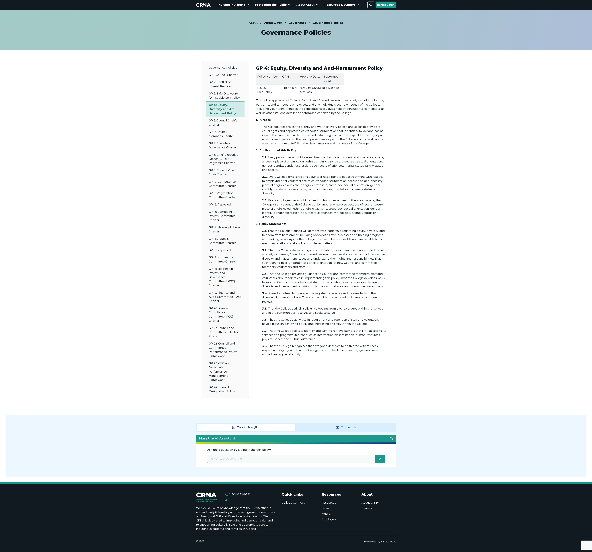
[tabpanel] (321, 211)
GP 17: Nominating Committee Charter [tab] (222, 259)
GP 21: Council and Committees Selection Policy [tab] (224, 332)
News (325, 508)
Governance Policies (328, 23)
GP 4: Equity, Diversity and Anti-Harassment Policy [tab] (222, 109)
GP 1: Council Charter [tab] (223, 75)
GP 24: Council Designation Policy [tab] (222, 389)
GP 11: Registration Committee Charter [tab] (222, 195)
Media (326, 513)
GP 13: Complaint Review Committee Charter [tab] (222, 216)
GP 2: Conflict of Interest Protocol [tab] (220, 84)
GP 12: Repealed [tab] (220, 204)
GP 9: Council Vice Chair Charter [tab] (221, 172)
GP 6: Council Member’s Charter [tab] (221, 134)
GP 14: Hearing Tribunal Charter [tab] (225, 229)
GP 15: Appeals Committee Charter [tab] (222, 241)
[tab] (246, 427)
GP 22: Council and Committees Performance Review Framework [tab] (223, 350)
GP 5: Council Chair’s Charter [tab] (223, 122)
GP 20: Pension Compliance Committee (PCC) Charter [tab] (221, 314)
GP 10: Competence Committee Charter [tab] (222, 184)
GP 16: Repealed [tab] (220, 250)
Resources (329, 502)
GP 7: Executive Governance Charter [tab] (223, 145)
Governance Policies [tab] (223, 67)
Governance (297, 23)
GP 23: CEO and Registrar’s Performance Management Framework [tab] (220, 372)
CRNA (253, 23)
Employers (329, 519)
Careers (367, 508)
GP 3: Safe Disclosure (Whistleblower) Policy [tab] (224, 95)
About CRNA (273, 23)
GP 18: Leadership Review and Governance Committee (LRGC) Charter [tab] (222, 277)
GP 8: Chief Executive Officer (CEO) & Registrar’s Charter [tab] (223, 159)
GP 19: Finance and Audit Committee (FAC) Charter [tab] (225, 297)
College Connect (293, 502)
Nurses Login (385, 4)
